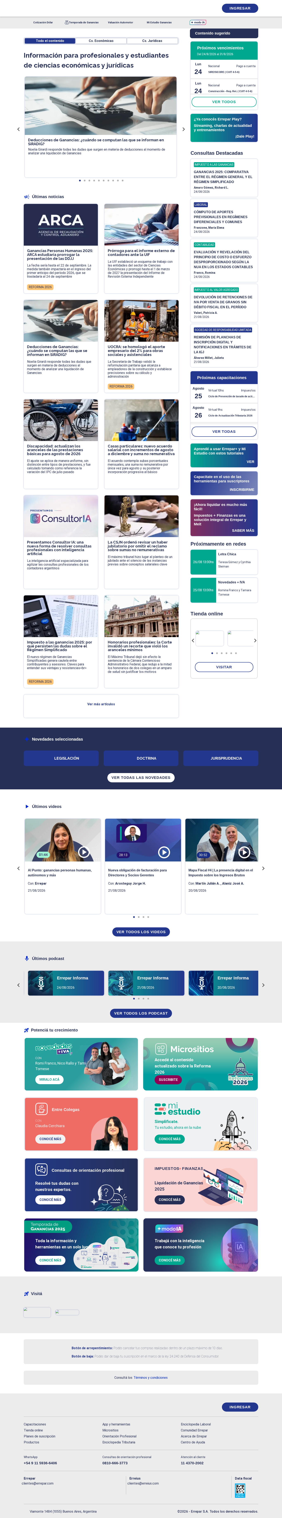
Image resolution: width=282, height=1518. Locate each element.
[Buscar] (79, 8)
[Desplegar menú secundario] (203, 8)
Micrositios (110, 1430)
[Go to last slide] (193, 640)
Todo (50, 41)
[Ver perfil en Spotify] (81, 1490)
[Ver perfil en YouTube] (54, 1490)
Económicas (101, 41)
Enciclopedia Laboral (196, 1424)
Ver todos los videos (141, 932)
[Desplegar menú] (26, 8)
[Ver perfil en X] (36, 1490)
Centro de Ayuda (193, 1442)
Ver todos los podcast (141, 1013)
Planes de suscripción (39, 1436)
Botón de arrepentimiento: (92, 1348)
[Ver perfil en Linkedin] (45, 1490)
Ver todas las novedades (141, 778)
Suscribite (168, 1080)
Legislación (66, 758)
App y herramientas (116, 1424)
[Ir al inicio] (40, 1407)
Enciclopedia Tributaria (118, 1442)
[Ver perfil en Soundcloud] (72, 1490)
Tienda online (33, 1430)
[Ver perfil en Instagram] (63, 1490)
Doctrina (146, 758)
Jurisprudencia (226, 758)
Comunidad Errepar (194, 1430)
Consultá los (141, 1378)
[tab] (212, 653)
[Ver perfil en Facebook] (27, 1490)
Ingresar (240, 8)
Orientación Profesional (119, 1436)
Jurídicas (152, 41)
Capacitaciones (35, 1424)
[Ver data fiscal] (246, 1491)
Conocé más (50, 1139)
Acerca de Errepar (194, 1436)
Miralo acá (49, 1079)
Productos (31, 1442)
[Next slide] (255, 640)
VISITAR (224, 667)
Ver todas (224, 431)
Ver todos (224, 102)
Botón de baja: (83, 1356)
